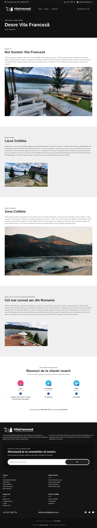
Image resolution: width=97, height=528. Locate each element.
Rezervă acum (83, 9)
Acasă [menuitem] (40, 9)
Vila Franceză (44, 525)
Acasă (6, 29)
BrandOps (57, 521)
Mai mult (54, 9)
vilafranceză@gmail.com (48, 512)
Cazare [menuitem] (46, 9)
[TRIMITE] (77, 462)
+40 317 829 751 (10, 512)
